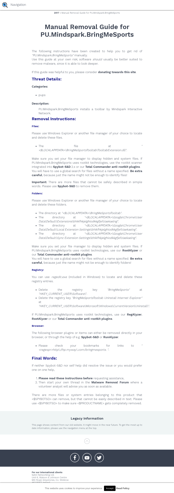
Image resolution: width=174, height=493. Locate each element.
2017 (56, 13)
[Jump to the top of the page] (87, 443)
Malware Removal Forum (110, 382)
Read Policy (122, 488)
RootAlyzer (130, 250)
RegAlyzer (134, 314)
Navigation (18, 5)
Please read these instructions (60, 378)
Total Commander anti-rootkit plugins (112, 166)
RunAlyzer (110, 337)
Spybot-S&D (62, 166)
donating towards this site (117, 72)
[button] (74, 456)
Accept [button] (110, 488)
